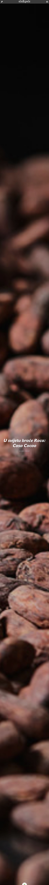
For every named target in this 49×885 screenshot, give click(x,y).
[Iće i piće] (24, 1)
